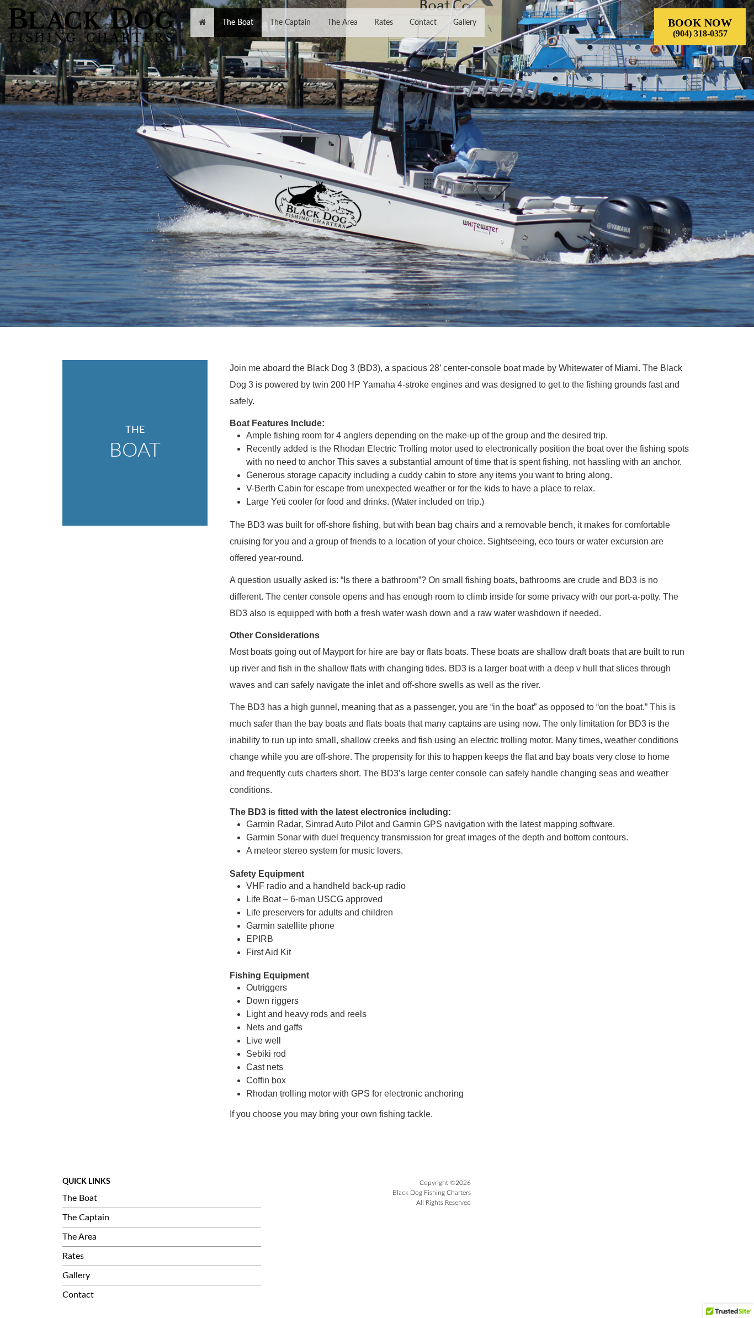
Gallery (76, 1275)
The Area (79, 1236)
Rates (73, 1256)
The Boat (79, 1198)
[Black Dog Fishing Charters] (91, 25)
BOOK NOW (700, 27)
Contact (78, 1294)
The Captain (85, 1217)
